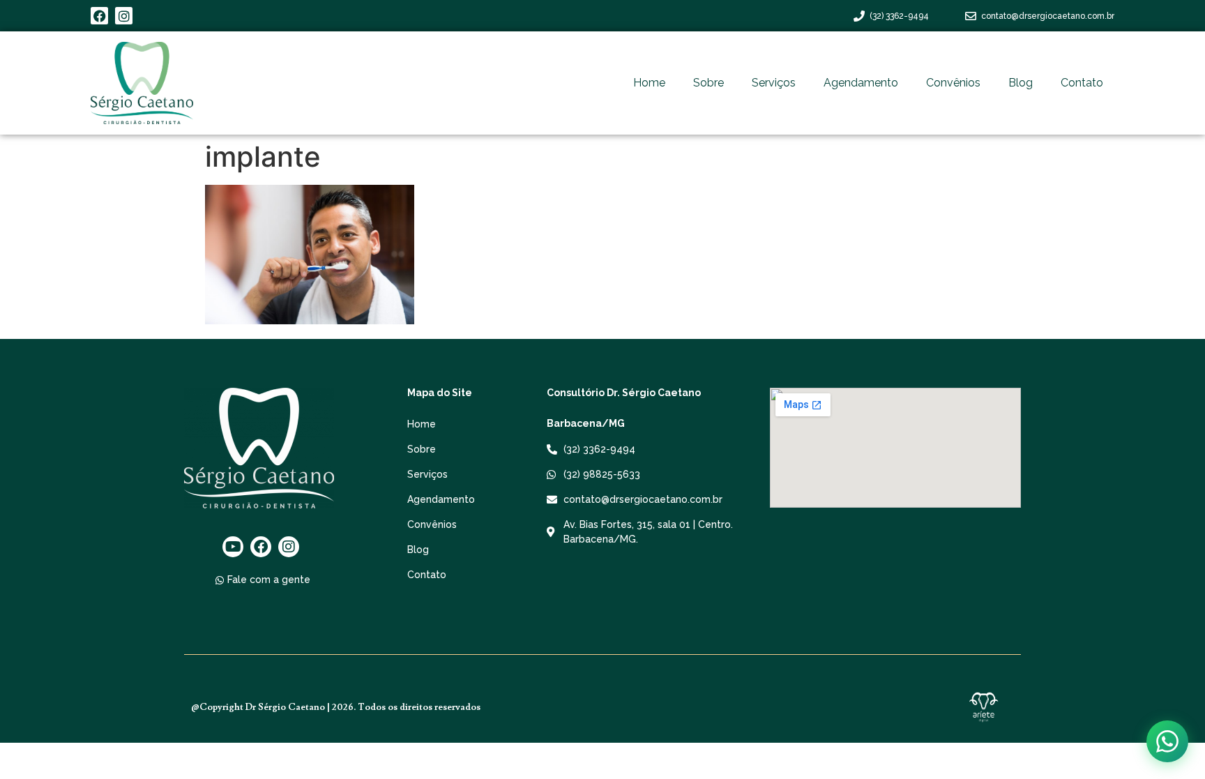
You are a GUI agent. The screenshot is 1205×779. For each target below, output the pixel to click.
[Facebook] (99, 15)
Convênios (953, 82)
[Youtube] (232, 546)
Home (649, 82)
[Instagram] (123, 15)
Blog (1020, 82)
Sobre (708, 82)
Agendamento (861, 82)
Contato (1082, 82)
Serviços (774, 82)
